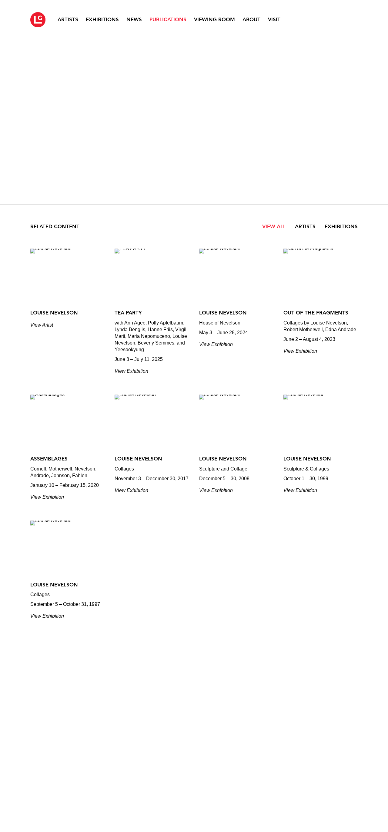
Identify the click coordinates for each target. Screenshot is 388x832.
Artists (68, 19)
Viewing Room (214, 19)
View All (274, 226)
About (251, 19)
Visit (274, 19)
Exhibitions (102, 19)
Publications (167, 19)
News (134, 19)
